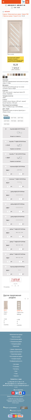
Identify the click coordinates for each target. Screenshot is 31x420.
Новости (16, 376)
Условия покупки (16, 358)
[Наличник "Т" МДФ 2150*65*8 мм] (19, 182)
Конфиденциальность (16, 361)
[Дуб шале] (24, 75)
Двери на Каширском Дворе (15, 396)
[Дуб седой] (22, 75)
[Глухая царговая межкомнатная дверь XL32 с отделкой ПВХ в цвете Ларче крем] (6, 305)
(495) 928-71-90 (21, 5)
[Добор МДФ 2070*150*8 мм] (19, 207)
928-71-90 (21, 382)
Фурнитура (16, 346)
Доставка (16, 364)
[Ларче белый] (11, 75)
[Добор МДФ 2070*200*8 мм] (19, 220)
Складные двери (16, 344)
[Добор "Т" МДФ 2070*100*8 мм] (19, 232)
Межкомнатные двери (14, 14)
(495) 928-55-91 (12, 5)
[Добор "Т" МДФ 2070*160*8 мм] (19, 257)
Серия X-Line (17, 16)
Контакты (16, 369)
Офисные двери (7, 16)
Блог (16, 371)
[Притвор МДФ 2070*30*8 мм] (19, 270)
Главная (4, 14)
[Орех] (16, 75)
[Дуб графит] (6, 78)
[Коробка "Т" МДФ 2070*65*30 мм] (19, 145)
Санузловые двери (16, 354)
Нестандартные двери (16, 356)
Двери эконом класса (16, 351)
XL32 (5, 310)
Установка (16, 366)
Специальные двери (16, 341)
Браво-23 (19, 310)
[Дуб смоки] (14, 75)
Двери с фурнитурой (16, 349)
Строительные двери (16, 339)
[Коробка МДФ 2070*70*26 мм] (19, 132)
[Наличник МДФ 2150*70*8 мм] (19, 170)
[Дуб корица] (4, 78)
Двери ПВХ (25, 14)
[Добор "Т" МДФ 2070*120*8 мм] (19, 245)
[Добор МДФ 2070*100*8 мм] (19, 195)
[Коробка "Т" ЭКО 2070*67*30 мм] (19, 157)
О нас (16, 373)
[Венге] (19, 75)
